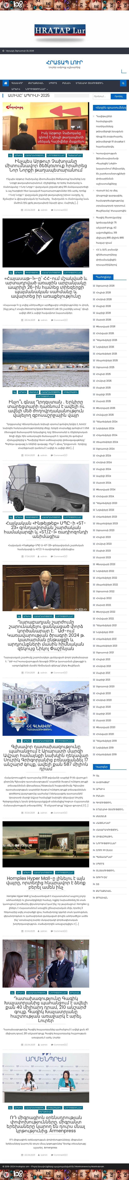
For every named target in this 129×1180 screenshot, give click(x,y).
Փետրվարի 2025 (105, 408)
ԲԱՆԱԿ (66, 83)
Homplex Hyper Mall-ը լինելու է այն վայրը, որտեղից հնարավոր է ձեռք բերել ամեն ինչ (46, 883)
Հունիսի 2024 (104, 462)
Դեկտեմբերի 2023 (106, 503)
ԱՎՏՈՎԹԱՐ (103, 782)
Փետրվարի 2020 (105, 727)
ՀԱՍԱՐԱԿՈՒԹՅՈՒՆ (34, 155)
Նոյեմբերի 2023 (105, 509)
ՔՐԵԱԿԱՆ (75, 992)
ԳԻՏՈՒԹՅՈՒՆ (32, 272)
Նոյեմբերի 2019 (105, 747)
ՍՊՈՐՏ (53, 83)
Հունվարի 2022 (105, 618)
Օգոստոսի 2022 (105, 591)
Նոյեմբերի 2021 (104, 632)
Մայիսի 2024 (103, 469)
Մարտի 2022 (103, 605)
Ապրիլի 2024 (103, 476)
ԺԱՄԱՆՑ (33, 392)
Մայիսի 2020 (103, 706)
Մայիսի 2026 (103, 306)
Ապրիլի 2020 (103, 713)
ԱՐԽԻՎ (15, 89)
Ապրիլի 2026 (103, 313)
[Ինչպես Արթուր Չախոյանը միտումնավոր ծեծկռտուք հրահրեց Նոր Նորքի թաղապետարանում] (46, 126)
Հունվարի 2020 (105, 734)
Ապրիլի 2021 (103, 679)
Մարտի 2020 (103, 720)
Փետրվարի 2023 (105, 564)
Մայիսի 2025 (103, 387)
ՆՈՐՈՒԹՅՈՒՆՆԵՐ (35, 89)
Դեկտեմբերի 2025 (106, 340)
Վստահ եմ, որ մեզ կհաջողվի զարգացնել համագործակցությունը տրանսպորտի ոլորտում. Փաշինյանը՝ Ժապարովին (111, 200)
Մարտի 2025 (103, 401)
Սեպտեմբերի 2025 (107, 360)
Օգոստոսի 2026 (105, 285)
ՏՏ (97, 884)
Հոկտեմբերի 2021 (106, 639)
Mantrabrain (97, 1166)
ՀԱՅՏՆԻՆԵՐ (103, 823)
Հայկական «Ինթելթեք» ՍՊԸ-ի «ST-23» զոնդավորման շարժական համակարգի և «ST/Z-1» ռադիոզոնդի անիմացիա (46, 530)
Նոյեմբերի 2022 (105, 571)
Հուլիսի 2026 (103, 292)
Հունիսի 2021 (103, 666)
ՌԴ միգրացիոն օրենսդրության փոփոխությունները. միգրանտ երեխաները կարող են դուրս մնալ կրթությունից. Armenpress (46, 1124)
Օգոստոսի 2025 (105, 367)
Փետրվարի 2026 (105, 326)
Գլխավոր (17, 83)
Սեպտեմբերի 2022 (107, 584)
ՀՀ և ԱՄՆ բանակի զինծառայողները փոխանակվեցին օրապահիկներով (107, 257)
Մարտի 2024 (103, 482)
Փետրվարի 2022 (105, 611)
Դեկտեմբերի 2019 (106, 740)
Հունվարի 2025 (105, 414)
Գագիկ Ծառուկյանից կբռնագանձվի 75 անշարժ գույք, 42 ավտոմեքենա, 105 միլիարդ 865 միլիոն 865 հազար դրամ (110, 230)
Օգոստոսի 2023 (105, 530)
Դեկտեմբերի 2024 (107, 421)
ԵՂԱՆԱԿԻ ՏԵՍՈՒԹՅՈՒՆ (89, 83)
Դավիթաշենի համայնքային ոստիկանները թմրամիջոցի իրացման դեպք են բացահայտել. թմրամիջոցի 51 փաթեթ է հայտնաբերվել (110, 131)
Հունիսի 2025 (104, 380)
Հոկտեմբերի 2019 (106, 754)
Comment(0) (60, 210)
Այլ (10, 155)
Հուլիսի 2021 (103, 659)
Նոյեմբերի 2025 (105, 346)
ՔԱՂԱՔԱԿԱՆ (36, 83)
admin (44, 210)
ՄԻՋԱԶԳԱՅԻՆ (71, 392)
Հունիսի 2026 (104, 299)
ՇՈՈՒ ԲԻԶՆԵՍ (104, 850)
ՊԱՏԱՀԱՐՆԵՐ (75, 155)
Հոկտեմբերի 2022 (106, 577)
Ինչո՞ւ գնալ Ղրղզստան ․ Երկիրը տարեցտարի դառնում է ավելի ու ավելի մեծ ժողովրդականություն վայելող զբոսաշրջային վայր (45, 409)
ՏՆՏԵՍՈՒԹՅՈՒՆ (105, 870)
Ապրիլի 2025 (103, 394)
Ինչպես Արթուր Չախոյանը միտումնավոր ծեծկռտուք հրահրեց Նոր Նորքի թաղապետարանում (46, 166)
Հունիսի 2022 (104, 598)
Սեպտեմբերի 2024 (107, 442)
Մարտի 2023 (103, 557)
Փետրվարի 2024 (105, 489)
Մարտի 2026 (103, 319)
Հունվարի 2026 (105, 333)
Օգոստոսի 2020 (105, 686)
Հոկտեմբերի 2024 (106, 435)
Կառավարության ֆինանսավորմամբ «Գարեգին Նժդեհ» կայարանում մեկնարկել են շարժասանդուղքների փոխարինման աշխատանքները (110, 168)
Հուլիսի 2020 (103, 693)
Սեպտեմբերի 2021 (106, 645)
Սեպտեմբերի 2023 (107, 523)
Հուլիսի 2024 (103, 455)
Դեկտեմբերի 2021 (106, 625)
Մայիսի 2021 (103, 673)
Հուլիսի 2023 (103, 537)
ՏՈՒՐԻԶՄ (101, 877)
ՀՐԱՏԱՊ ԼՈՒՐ (64, 62)
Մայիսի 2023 (103, 550)
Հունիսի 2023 (104, 543)
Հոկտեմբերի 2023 (106, 516)
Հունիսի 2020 (104, 700)
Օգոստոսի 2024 (105, 448)
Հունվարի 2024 (105, 496)
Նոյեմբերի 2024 (105, 428)
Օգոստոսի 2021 (105, 652)
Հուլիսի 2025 (103, 374)
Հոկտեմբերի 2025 (106, 353)
